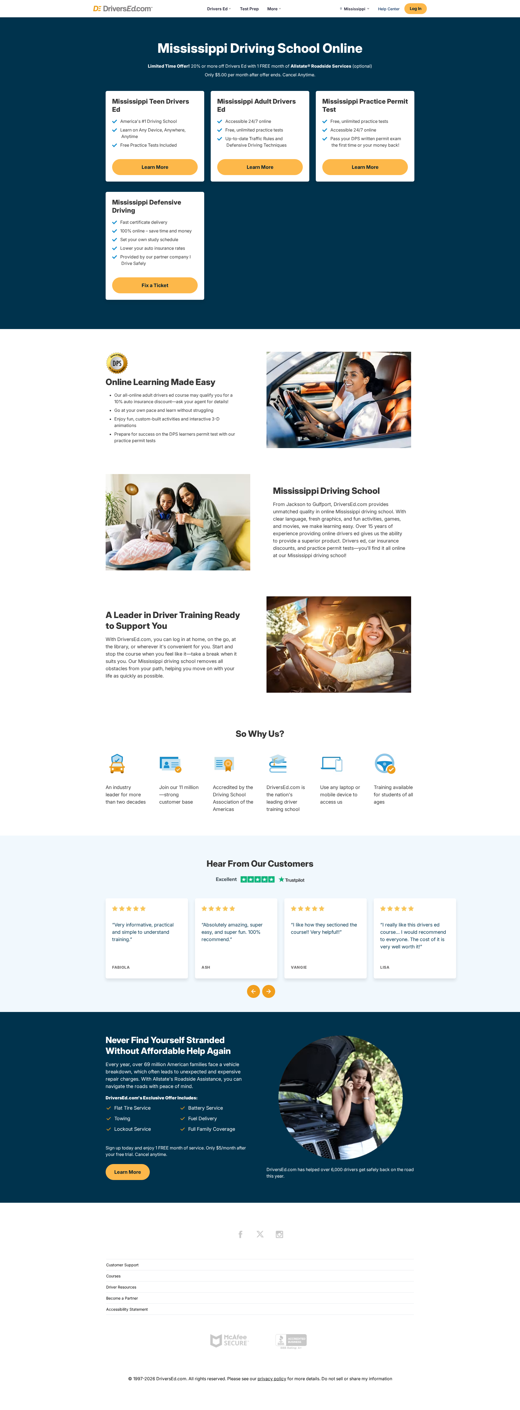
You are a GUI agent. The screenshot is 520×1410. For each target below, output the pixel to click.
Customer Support (122, 1265)
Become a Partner (122, 1298)
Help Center (388, 8)
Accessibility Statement (127, 1309)
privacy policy (272, 1378)
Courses (113, 1276)
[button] (252, 990)
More (272, 8)
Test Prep (249, 8)
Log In (415, 8)
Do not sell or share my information (356, 1378)
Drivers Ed (217, 8)
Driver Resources (121, 1287)
